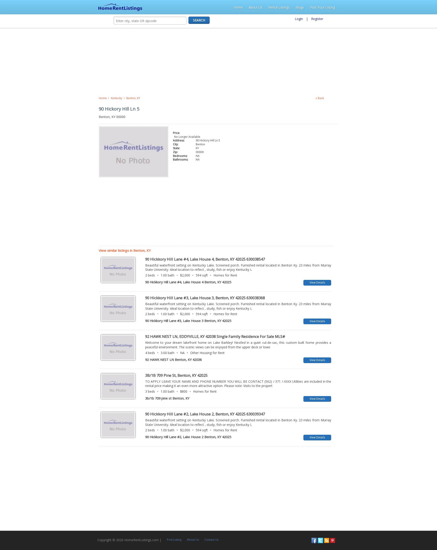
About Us (353, 7)
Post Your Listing (419, 7)
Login (299, 19)
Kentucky (17, 98)
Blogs (397, 7)
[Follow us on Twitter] (414, 531)
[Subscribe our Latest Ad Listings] (420, 531)
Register (317, 19)
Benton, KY (34, 98)
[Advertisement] (120, 62)
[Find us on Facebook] (408, 531)
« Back (406, 98)
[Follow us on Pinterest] (426, 531)
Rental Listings (376, 7)
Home (335, 7)
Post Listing (80, 530)
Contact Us (117, 530)
